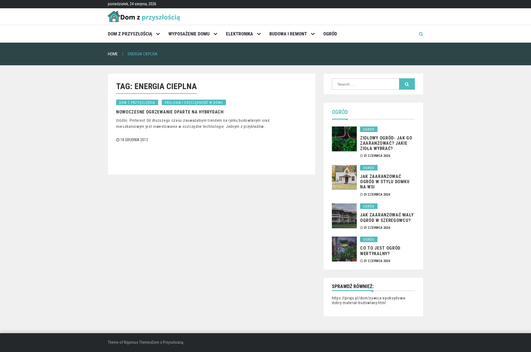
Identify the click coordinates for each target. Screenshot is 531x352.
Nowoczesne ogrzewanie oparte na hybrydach (170, 112)
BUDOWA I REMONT (288, 34)
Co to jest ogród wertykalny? (380, 250)
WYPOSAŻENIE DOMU (189, 34)
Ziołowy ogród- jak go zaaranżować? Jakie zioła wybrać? (386, 143)
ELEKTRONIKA (239, 34)
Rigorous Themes (138, 342)
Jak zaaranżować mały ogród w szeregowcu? (387, 217)
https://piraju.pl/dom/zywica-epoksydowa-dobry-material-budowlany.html (369, 300)
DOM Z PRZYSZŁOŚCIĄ (130, 34)
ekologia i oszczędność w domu (194, 103)
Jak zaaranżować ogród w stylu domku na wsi (384, 182)
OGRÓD (330, 34)
